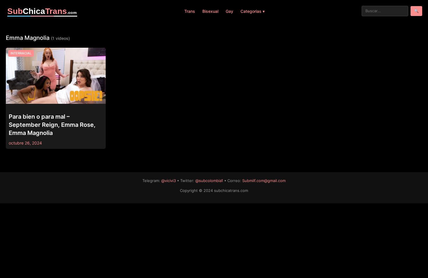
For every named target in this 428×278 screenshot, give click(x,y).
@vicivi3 (168, 180)
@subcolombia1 (209, 180)
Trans (189, 11)
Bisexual (210, 11)
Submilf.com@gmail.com (264, 180)
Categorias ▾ (252, 11)
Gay (229, 11)
